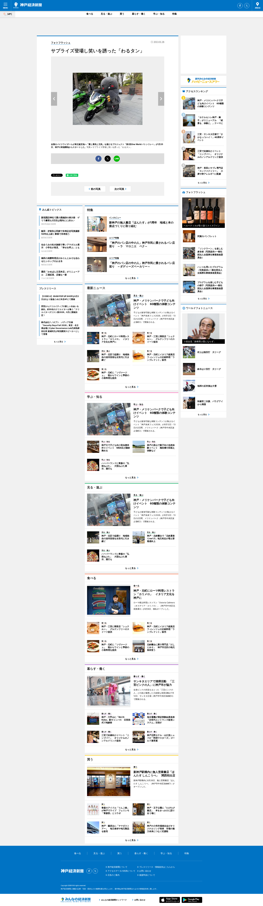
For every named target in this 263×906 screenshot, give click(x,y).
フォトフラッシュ (60, 42)
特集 (174, 13)
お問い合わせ (145, 871)
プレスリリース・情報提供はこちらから (157, 867)
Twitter (246, 5)
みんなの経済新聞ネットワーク (76, 900)
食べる (89, 13)
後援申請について (147, 875)
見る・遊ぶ (106, 13)
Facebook (240, 5)
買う (122, 13)
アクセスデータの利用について (121, 871)
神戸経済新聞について (117, 867)
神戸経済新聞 (27, 5)
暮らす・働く (139, 13)
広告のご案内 (113, 875)
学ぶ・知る (159, 13)
